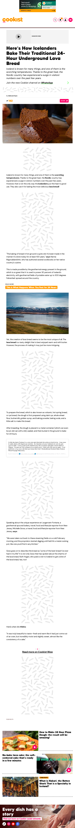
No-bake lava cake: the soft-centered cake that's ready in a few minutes (18, 758)
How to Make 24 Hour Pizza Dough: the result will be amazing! (55, 735)
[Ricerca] (55, 20)
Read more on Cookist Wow (37, 651)
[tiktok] (4, 824)
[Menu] (70, 20)
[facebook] (17, 824)
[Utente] (65, 20)
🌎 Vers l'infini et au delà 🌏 (27, 454)
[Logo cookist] (12, 20)
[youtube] (13, 824)
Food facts (9, 719)
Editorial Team (12, 96)
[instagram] (8, 824)
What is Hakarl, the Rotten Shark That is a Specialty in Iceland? (55, 784)
